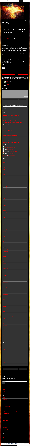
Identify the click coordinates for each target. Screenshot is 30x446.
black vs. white (5, 280)
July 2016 (4, 236)
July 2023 (4, 167)
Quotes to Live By (5, 318)
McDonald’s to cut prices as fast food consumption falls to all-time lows (11, 142)
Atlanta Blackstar (8, 38)
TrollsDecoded (5, 328)
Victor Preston (6, 147)
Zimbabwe (4, 335)
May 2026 (4, 162)
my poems (4, 313)
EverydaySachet (5, 427)
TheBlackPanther (5, 325)
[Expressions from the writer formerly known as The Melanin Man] (13, 19)
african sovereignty (5, 268)
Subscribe (4, 108)
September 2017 (5, 212)
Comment (26, 96)
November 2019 (5, 188)
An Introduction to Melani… (12, 147)
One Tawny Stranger (5, 420)
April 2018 (4, 200)
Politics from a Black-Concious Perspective (8, 316)
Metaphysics (4, 306)
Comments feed (5, 362)
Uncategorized (5, 330)
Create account (5, 357)
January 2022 (4, 169)
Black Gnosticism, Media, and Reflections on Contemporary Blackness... (11, 411)
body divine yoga (5, 397)
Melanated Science (5, 304)
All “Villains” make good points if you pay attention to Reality (10, 117)
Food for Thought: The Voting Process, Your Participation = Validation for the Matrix (8, 74)
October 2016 (4, 231)
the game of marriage (5, 323)
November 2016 (5, 229)
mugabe (4, 311)
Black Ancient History (5, 273)
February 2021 (5, 176)
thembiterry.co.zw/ (5, 404)
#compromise (4, 256)
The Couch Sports (5, 425)
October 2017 (4, 210)
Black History (4, 275)
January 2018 (4, 205)
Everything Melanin (5, 294)
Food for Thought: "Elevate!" (6, 128)
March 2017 (4, 222)
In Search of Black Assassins (6, 413)
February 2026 (5, 164)
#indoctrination (5, 263)
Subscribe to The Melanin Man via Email (9, 104)
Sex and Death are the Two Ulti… (10, 149)
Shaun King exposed (13, 49)
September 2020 (5, 179)
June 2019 (4, 193)
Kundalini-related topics (6, 301)
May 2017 (4, 219)
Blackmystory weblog (5, 429)
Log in (3, 437)
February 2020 (5, 186)
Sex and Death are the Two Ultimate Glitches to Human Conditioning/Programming (12, 122)
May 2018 (4, 198)
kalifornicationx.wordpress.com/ (6, 406)
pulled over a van (15, 53)
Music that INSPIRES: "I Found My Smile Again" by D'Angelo (10, 140)
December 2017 (5, 207)
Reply (5, 85)
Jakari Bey (6, 155)
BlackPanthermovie (5, 282)
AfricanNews (4, 270)
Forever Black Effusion (5, 422)
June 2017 (4, 217)
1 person (8, 84)
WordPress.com (5, 364)
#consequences (5, 258)
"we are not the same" (5, 251)
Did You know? (5, 287)
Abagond (4, 349)
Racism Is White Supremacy (6, 418)
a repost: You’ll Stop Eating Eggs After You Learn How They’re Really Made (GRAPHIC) (13, 137)
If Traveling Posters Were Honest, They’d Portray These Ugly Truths (11, 135)
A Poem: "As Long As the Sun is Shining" (7, 130)
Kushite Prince (8, 81)
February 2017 (5, 224)
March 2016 (4, 243)
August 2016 (4, 234)
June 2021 (4, 174)
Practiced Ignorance (5, 399)
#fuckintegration (5, 261)
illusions (4, 299)
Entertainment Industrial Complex (7, 292)
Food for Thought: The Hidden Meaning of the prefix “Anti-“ (10, 120)
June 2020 (4, 181)
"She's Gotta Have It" (5, 249)
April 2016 (4, 241)
